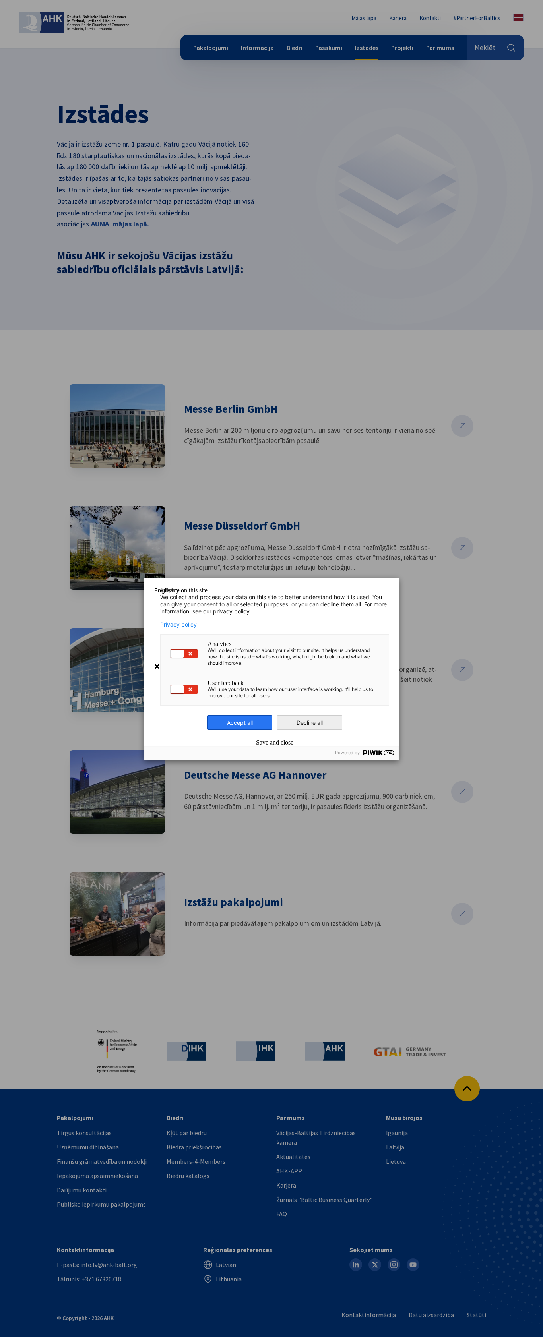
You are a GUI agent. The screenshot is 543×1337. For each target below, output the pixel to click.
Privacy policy (178, 624)
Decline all (310, 722)
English (164, 590)
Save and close (274, 742)
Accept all (240, 722)
